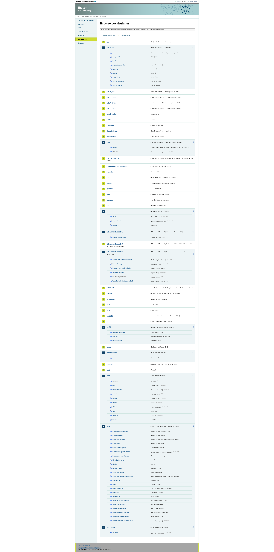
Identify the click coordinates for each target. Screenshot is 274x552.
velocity (115, 415)
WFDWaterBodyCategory (120, 512)
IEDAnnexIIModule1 (115, 232)
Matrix (114, 464)
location (115, 61)
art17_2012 (111, 103)
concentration (117, 389)
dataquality (111, 136)
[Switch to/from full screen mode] (185, 1)
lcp (108, 321)
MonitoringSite (117, 468)
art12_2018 (111, 92)
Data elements (83, 32)
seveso (109, 364)
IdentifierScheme (118, 460)
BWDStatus (116, 443)
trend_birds (116, 77)
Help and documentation (86, 20)
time (113, 411)
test (108, 370)
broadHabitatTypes (118, 332)
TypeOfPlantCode (118, 272)
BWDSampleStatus (118, 439)
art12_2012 (111, 48)
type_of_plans (117, 85)
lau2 (108, 310)
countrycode (116, 53)
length (114, 398)
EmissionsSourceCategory (121, 456)
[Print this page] (183, 1)
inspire (109, 293)
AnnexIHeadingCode (119, 237)
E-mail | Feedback (84, 546)
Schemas (81, 35)
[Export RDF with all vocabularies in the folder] (193, 47)
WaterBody (116, 496)
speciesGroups (117, 340)
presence (115, 69)
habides (110, 200)
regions (115, 336)
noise (109, 347)
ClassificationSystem (119, 447)
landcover (111, 299)
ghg (108, 194)
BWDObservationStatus (120, 431)
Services (81, 43)
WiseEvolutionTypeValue (120, 516)
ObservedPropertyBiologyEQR (122, 476)
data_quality (116, 57)
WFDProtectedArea (118, 504)
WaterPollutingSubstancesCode (122, 281)
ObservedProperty (118, 472)
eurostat (110, 172)
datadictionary (112, 131)
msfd (109, 327)
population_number (119, 65)
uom (108, 376)
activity (114, 147)
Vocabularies (82, 39)
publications (112, 353)
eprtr (108, 142)
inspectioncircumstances (120, 221)
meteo (114, 402)
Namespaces (82, 47)
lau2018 (110, 316)
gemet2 (110, 189)
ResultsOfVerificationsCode (121, 268)
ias (108, 206)
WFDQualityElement (119, 508)
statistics (115, 407)
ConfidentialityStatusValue (121, 452)
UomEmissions (117, 488)
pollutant (115, 225)
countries (115, 358)
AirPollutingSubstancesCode (122, 259)
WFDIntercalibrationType (120, 500)
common (110, 125)
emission (115, 394)
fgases (109, 183)
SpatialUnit (116, 480)
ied (108, 211)
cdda (109, 120)
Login (179, 1)
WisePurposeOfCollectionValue (122, 520)
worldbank (111, 527)
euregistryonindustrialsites (117, 166)
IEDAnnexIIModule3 (115, 244)
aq (108, 42)
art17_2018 (111, 108)
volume (114, 420)
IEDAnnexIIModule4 (115, 252)
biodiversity (111, 114)
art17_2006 (111, 97)
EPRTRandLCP (113, 158)
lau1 (108, 305)
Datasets (81, 24)
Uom (114, 484)
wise (108, 426)
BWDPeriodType (117, 435)
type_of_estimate (118, 81)
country (115, 533)
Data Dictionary (94, 16)
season (114, 73)
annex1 (114, 216)
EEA (86, 1)
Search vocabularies (109, 35)
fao (108, 177)
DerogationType (117, 264)
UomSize (115, 492)
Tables (80, 28)
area (113, 385)
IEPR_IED (111, 288)
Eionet (86, 16)
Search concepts (125, 35)
